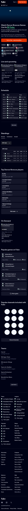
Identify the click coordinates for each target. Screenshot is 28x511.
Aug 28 (4, 101)
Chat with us (18, 492)
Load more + (14, 384)
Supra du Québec (6, 367)
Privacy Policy (13, 508)
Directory (19, 508)
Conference (9, 136)
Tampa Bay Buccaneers (8, 47)
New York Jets (20, 50)
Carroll (3, 352)
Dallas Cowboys (7, 53)
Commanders (9, 156)
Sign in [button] (15, 2)
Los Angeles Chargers (8, 50)
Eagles (8, 158)
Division (3, 136)
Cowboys (9, 160)
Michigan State (5, 357)
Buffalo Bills (20, 47)
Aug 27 (4, 99)
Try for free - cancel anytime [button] (14, 40)
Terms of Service (5, 508)
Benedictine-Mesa (6, 377)
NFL (10, 44)
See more (14, 125)
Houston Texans (18, 44)
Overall (16, 136)
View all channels (14, 340)
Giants (8, 153)
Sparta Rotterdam (6, 372)
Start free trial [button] (22, 2)
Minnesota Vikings (6, 362)
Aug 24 (4, 97)
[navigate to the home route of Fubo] (3, 2)
